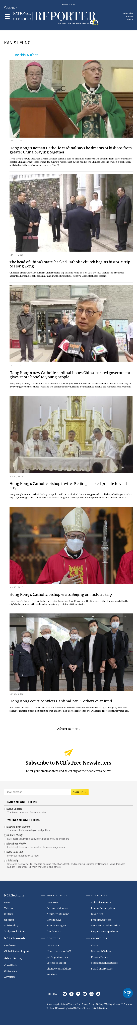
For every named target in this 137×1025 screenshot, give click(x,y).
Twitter (71, 994)
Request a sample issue (104, 931)
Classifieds (10, 965)
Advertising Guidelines (57, 1004)
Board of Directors (102, 968)
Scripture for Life (14, 931)
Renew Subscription (103, 908)
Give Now (52, 902)
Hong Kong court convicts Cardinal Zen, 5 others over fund (61, 701)
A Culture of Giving (58, 914)
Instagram (91, 994)
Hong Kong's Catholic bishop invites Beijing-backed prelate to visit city (68, 486)
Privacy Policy (99, 957)
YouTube (85, 994)
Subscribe (128, 13)
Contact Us (53, 945)
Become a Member (57, 908)
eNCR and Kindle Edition (105, 925)
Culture (8, 914)
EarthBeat (10, 945)
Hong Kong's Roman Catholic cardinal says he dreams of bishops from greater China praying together (71, 150)
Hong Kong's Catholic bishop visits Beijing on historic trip (61, 595)
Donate (129, 19)
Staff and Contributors (104, 962)
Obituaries (10, 971)
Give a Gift (97, 914)
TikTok (98, 994)
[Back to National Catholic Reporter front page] (55, 18)
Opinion (9, 919)
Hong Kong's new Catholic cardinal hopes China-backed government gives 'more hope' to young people (70, 375)
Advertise (10, 976)
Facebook (78, 994)
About (94, 945)
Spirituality (11, 925)
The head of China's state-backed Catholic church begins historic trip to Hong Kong (70, 264)
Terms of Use (74, 1004)
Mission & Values (101, 951)
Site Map (99, 1004)
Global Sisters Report (16, 951)
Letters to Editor (56, 962)
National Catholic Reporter (128, 993)
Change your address (59, 968)
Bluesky (65, 994)
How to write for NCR (59, 951)
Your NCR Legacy (56, 925)
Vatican (8, 908)
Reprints (52, 974)
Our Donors (54, 931)
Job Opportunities (57, 957)
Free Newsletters (101, 919)
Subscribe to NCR (101, 902)
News (7, 902)
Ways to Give (54, 919)
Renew (129, 16)
